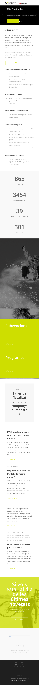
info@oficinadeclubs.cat (19, 653)
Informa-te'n (10, 344)
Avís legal (19, 675)
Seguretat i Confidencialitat (19, 680)
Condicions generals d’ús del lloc (19, 678)
